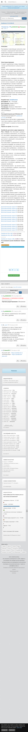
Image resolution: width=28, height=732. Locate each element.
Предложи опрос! (16, 535)
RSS (17, 16)
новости (13, 433)
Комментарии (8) (7, 535)
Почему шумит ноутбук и (9, 437)
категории (12, 16)
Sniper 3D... (6, 421)
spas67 (6, 325)
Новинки (6, 388)
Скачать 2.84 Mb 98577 (14, 275)
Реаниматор (15, 548)
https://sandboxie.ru (17, 353)
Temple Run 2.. (6, 415)
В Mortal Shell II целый (8, 448)
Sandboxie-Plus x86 (8, 235)
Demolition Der (6, 393)
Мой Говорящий (7, 411)
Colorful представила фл (9, 447)
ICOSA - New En (7, 396)
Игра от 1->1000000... (8, 461)
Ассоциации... (6, 465)
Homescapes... (6, 419)
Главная (4, 546)
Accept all (4, 730)
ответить (24, 306)
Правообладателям (14, 571)
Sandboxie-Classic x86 (10, 239)
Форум (9, 548)
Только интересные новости (11, 382)
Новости (9, 546)
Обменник (4, 548)
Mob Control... (6, 418)
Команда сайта (19, 550)
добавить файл (8, 425)
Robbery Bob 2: (7, 408)
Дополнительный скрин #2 (9, 208)
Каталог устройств (6, 550)
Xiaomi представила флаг (9, 435)
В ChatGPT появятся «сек (9, 443)
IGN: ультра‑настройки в (9, 445)
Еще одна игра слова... (8, 470)
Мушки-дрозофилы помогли (10, 442)
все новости (6, 453)
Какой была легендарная (9, 440)
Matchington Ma (7, 391)
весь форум (6, 475)
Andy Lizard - (6, 400)
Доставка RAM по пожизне (9, 450)
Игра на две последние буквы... (11, 468)
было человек (17, 287)
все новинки (6, 427)
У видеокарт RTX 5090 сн (9, 438)
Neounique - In (6, 405)
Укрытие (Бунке (7, 406)
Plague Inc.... (6, 416)
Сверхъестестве (7, 390)
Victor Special (6, 398)
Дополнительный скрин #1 (9, 206)
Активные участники (6, 552)
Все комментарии (16, 552)
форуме (11, 459)
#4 (1, 295)
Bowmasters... (6, 413)
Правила (24, 552)
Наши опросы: (7, 492)
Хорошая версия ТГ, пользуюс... (11, 483)
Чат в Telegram (5, 245)
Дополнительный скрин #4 (9, 212)
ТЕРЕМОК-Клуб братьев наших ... (11, 463)
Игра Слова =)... (7, 466)
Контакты (14, 572)
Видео (18, 546)
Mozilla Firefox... (7, 471)
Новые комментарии (9, 481)
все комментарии (7, 486)
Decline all (11, 730)
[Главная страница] (1, 2)
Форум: (13, 246)
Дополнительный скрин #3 (9, 210)
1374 (5, 28)
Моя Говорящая (7, 410)
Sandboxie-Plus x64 (8, 233)
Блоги (13, 550)
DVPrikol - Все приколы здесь (11, 380)
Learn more (19, 727)
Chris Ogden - (6, 401)
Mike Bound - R (7, 403)
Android (14, 546)
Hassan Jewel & (7, 395)
